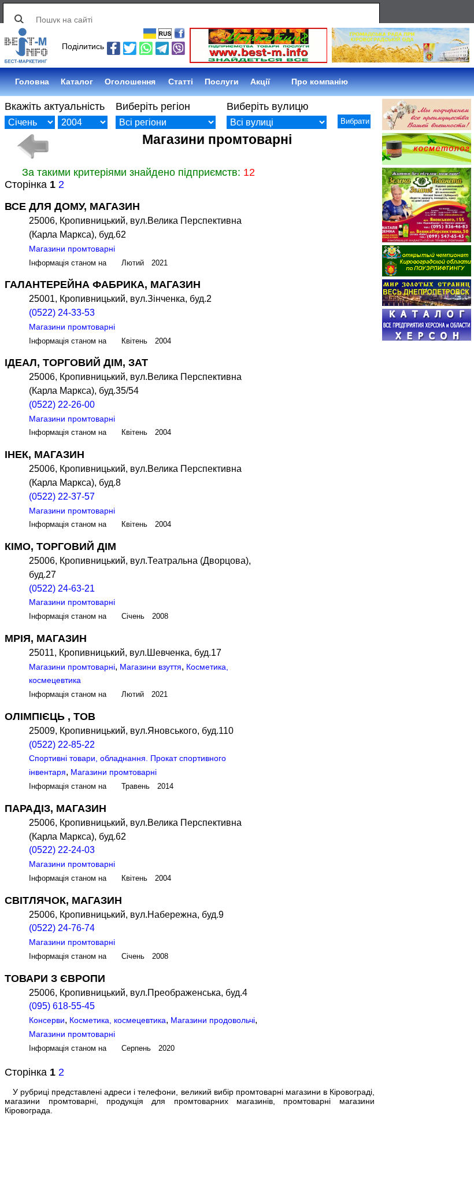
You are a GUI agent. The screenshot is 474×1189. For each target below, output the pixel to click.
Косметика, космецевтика (117, 1020)
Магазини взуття (151, 666)
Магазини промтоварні (72, 248)
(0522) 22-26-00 (62, 404)
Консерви (47, 1020)
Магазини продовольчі (213, 1020)
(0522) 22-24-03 (62, 850)
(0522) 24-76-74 (62, 928)
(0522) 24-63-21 (62, 588)
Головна (32, 81)
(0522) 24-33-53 (62, 312)
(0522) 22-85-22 (62, 744)
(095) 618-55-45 (62, 1006)
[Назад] (32, 146)
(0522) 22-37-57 (62, 496)
